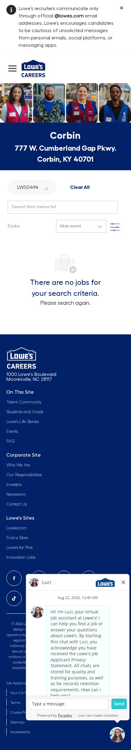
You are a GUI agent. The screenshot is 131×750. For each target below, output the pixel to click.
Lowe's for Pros (19, 548)
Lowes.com (16, 528)
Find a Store (17, 538)
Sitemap (17, 722)
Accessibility (20, 732)
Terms (15, 702)
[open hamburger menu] (12, 68)
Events (12, 431)
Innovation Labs (20, 557)
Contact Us (16, 504)
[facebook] (14, 578)
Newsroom (16, 494)
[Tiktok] (14, 598)
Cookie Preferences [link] (25, 712)
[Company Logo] (33, 67)
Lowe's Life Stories (22, 422)
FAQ (10, 441)
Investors (14, 485)
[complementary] (25, 712)
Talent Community (23, 402)
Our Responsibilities (24, 475)
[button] (46, 187)
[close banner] (122, 8)
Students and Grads (24, 412)
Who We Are (18, 465)
